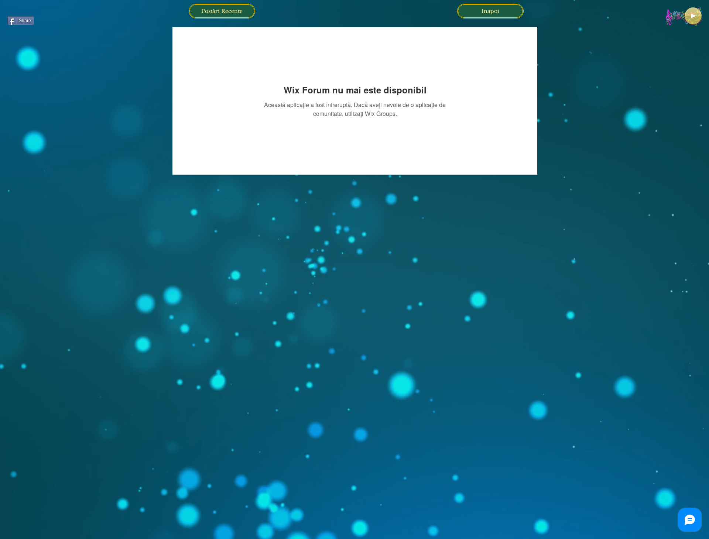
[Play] (693, 15)
